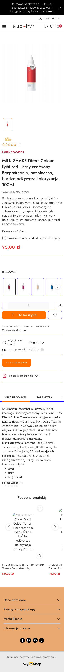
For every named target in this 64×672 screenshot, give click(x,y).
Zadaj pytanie (16, 362)
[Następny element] (57, 286)
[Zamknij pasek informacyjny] (60, 7)
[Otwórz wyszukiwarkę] (46, 26)
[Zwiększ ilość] (52, 305)
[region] (32, 287)
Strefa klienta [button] (13, 618)
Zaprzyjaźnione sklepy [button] (20, 609)
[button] (11, 144)
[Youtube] (35, 640)
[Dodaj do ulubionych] (55, 315)
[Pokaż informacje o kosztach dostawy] (42, 350)
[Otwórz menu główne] (4, 26)
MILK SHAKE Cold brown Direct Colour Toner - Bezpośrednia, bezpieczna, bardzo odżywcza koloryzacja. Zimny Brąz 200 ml (22, 566)
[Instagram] (28, 640)
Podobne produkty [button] (32, 497)
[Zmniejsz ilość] (5, 305)
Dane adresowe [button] (15, 600)
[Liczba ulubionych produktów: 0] (52, 26)
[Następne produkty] (55, 527)
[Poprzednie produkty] (9, 527)
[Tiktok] (41, 640)
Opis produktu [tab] (16, 397)
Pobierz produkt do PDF (24, 375)
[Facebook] (22, 640)
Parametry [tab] (44, 397)
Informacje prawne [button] (17, 628)
